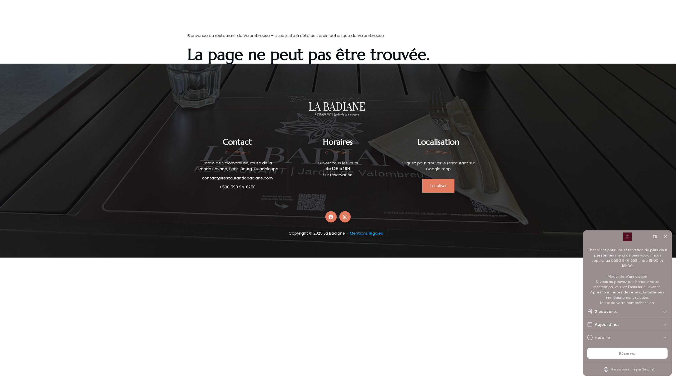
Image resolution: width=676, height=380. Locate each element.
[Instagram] (345, 216)
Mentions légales (366, 233)
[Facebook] (331, 216)
